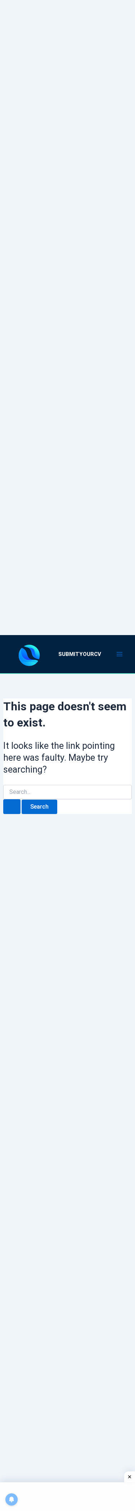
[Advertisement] (67, 308)
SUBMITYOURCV (79, 654)
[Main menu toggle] (120, 654)
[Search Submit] (12, 806)
